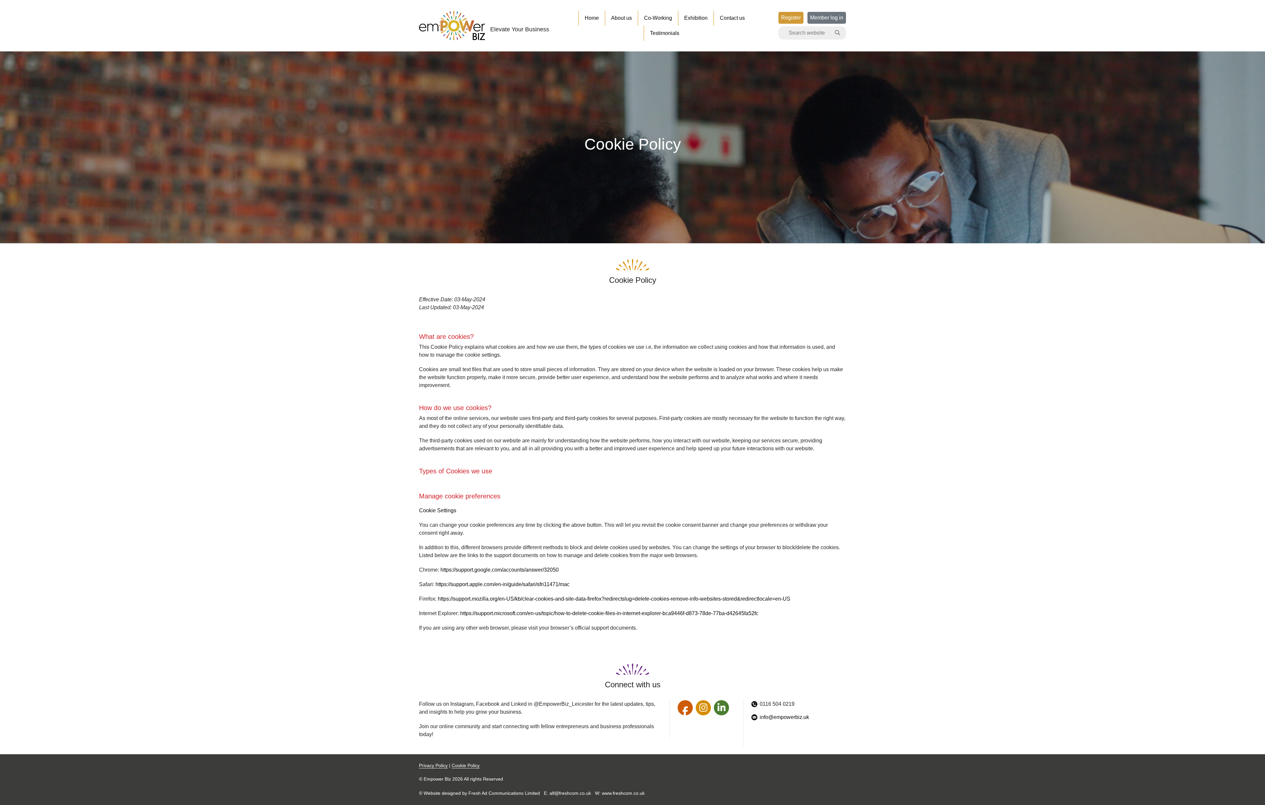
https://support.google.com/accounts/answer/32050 (499, 570)
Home (592, 18)
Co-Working (658, 18)
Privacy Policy (433, 765)
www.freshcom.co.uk (623, 793)
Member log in (826, 17)
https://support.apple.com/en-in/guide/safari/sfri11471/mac (503, 584)
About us (621, 18)
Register (791, 17)
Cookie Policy (466, 765)
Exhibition (696, 18)
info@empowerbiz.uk (784, 717)
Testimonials (664, 33)
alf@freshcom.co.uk (570, 793)
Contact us (732, 18)
